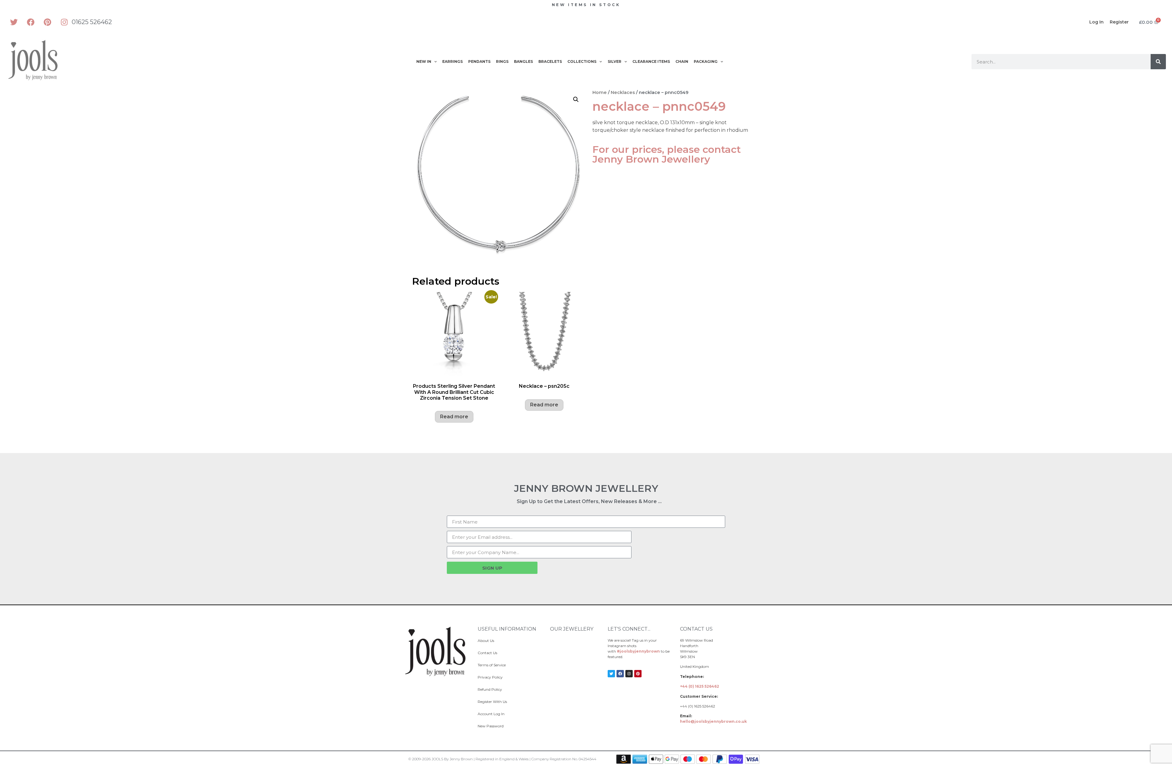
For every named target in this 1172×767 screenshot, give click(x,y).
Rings (502, 61)
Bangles (523, 61)
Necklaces (623, 92)
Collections (581, 61)
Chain (681, 61)
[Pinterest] (47, 22)
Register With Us (492, 701)
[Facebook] (30, 22)
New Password (491, 726)
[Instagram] (64, 22)
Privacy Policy (490, 677)
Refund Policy (490, 689)
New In (423, 61)
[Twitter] (13, 22)
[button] (575, 99)
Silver (614, 61)
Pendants (479, 61)
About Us (486, 640)
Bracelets (550, 61)
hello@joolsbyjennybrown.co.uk (713, 721)
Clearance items (651, 61)
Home (599, 92)
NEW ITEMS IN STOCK (586, 4)
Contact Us (487, 652)
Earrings (452, 61)
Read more (454, 417)
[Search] (1158, 61)
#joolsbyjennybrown (638, 651)
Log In (1096, 22)
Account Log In (491, 713)
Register (1119, 22)
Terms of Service (492, 665)
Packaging (706, 61)
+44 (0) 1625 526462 (699, 686)
